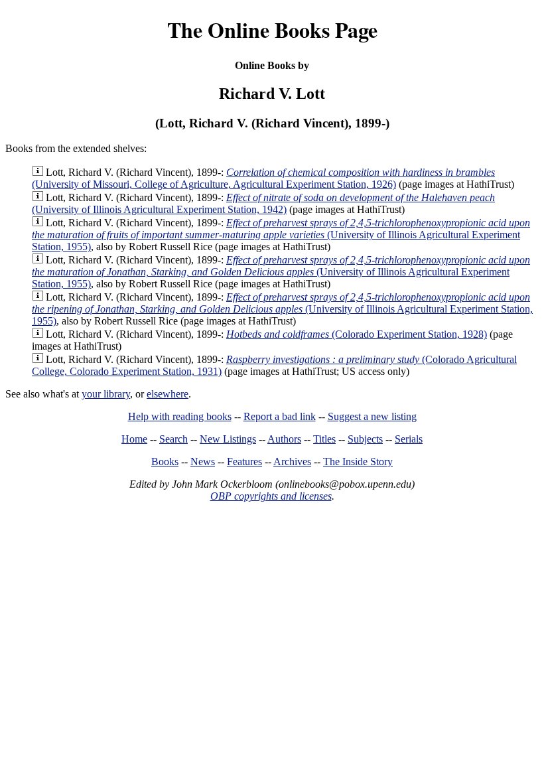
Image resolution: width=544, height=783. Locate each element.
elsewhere (167, 393)
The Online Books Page (272, 29)
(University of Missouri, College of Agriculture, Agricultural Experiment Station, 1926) (263, 178)
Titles (324, 439)
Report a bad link (279, 416)
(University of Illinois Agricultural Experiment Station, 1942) (263, 203)
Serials (409, 439)
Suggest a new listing (372, 416)
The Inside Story (358, 461)
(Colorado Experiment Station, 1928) (356, 334)
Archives (292, 461)
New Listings (228, 439)
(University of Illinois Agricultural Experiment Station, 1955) (281, 234)
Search (173, 439)
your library (106, 393)
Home (134, 439)
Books (164, 461)
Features (244, 461)
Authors (284, 439)
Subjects (365, 439)
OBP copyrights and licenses (271, 496)
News (202, 461)
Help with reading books (180, 416)
